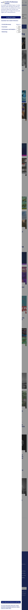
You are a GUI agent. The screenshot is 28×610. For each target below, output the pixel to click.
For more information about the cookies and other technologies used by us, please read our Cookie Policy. (10, 607)
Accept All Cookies (10, 17)
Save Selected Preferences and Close (11, 602)
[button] (6, 24)
